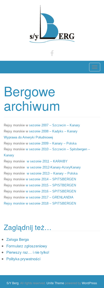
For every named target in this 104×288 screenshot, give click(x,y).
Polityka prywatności (23, 258)
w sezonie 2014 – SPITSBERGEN (51, 179)
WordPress (89, 283)
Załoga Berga (17, 239)
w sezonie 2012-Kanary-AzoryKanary (54, 167)
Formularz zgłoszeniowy (26, 245)
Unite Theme (55, 283)
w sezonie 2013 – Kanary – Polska (52, 173)
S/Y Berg (13, 283)
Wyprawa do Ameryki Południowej (28, 137)
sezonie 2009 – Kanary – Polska (52, 143)
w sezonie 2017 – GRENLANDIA (50, 197)
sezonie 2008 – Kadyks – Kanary (53, 131)
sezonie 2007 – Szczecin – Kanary (54, 125)
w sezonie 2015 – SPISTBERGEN (51, 185)
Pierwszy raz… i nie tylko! (27, 252)
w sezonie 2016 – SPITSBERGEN (51, 191)
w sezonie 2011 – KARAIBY (47, 161)
